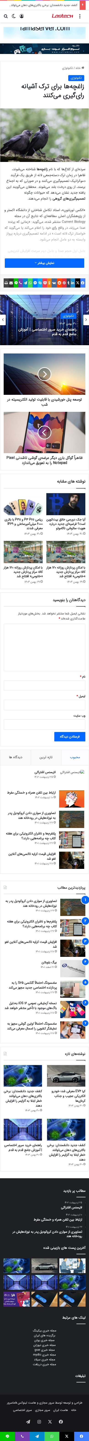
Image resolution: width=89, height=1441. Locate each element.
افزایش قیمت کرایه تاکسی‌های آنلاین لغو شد (32, 856)
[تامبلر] (68, 283)
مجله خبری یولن (44, 1340)
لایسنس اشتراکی (45, 772)
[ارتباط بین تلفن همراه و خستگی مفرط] (71, 799)
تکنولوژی (67, 68)
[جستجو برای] (5, 18)
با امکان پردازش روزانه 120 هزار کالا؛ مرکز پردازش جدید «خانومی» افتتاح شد (65, 572)
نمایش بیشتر (45, 263)
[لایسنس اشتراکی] (71, 778)
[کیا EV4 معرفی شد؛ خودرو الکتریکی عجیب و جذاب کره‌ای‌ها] (66, 1076)
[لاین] (16, 283)
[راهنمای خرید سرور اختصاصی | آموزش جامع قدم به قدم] (23, 1130)
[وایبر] (20, 283)
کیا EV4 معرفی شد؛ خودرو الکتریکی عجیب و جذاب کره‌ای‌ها (68, 1096)
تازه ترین (46, 757)
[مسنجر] (35, 283)
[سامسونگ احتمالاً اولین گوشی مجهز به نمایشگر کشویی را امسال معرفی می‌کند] (72, 1030)
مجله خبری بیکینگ (44, 1330)
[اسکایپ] (40, 283)
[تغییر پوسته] (13, 18)
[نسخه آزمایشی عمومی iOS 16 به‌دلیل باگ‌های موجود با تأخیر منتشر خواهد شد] (72, 1009)
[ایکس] (77, 283)
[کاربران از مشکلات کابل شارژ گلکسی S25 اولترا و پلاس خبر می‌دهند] (72, 1299)
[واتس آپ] (30, 283)
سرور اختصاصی (22, 1410)
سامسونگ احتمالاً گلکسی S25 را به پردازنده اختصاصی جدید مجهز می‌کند (33, 985)
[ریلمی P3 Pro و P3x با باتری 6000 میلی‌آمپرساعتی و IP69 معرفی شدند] (23, 504)
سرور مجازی (46, 1402)
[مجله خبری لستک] (62, 16)
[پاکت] (44, 283)
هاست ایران (60, 1410)
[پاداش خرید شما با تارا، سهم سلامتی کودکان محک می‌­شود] (16, 1299)
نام (82, 676)
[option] (44, 320)
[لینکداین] (73, 283)
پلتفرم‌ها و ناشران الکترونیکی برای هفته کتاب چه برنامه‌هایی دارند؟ (31, 836)
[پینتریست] (64, 283)
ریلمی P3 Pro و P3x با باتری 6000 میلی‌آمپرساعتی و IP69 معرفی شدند (24, 524)
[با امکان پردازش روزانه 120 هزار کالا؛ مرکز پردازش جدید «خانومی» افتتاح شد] (65, 552)
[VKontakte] (54, 283)
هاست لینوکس (26, 1402)
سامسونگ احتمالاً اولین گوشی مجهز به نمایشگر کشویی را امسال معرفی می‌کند (32, 1026)
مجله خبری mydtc (44, 1354)
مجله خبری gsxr (44, 1350)
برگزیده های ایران (44, 1335)
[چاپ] (6, 283)
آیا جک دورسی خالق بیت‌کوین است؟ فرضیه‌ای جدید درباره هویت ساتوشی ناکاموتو (65, 524)
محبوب (75, 757)
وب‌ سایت (79, 715)
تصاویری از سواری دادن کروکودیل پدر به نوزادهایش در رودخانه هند (32, 815)
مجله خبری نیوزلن (45, 1345)
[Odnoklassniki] (49, 283)
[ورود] (21, 18)
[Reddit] (59, 283)
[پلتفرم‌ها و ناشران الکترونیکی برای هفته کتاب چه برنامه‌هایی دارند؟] (71, 839)
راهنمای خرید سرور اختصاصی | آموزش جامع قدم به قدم (47, 331)
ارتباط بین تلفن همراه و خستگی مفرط (31, 792)
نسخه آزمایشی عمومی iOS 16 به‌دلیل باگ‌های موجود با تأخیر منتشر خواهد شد (31, 1006)
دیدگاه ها (15, 757)
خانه (78, 68)
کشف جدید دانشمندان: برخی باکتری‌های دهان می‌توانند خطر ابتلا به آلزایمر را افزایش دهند (23, 1098)
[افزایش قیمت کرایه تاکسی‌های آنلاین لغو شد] (71, 860)
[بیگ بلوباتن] (72, 968)
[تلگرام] (25, 283)
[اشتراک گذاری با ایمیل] (11, 283)
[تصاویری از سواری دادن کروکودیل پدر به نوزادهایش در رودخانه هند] (71, 819)
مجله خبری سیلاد (44, 1359)
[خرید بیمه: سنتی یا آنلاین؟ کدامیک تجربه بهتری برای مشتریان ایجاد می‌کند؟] (72, 1265)
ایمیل (80, 696)
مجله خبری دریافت (44, 1364)
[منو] (80, 18)
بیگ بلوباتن (49, 962)
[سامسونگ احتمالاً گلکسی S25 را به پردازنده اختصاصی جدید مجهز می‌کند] (72, 989)
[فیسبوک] (82, 283)
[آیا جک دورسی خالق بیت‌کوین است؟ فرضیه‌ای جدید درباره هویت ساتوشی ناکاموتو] (65, 504)
